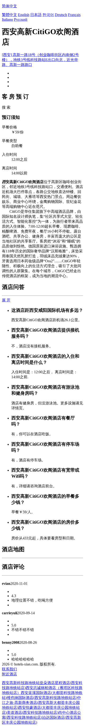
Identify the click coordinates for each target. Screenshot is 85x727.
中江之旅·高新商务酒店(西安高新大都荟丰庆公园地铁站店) (41, 703)
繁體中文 (9, 15)
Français (74, 15)
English (23, 15)
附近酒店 (9, 674)
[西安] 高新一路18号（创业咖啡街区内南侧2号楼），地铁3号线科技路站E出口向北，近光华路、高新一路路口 (40, 60)
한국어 (48, 15)
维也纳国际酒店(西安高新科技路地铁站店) (42, 698)
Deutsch (61, 15)
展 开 (6, 300)
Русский (20, 19)
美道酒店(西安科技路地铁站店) (32, 713)
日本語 (36, 15)
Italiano (7, 19)
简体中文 (9, 6)
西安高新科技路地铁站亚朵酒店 (28, 683)
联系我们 (9, 669)
